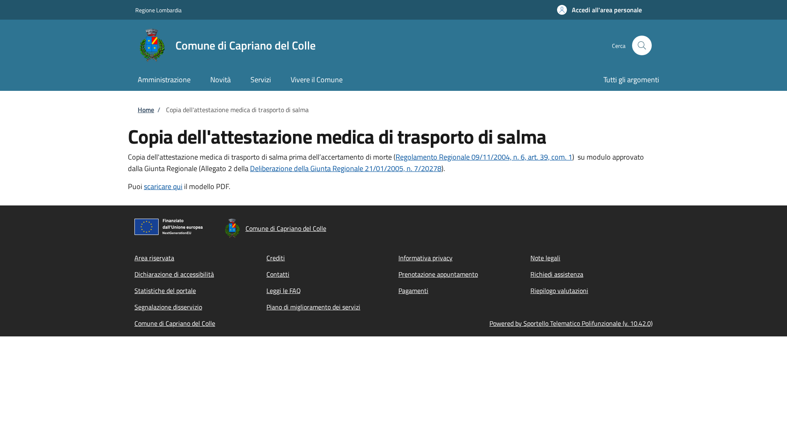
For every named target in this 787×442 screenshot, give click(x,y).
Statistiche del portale (165, 290)
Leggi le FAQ (283, 290)
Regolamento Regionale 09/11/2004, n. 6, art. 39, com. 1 (484, 156)
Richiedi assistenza (556, 274)
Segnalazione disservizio (168, 307)
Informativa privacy (425, 258)
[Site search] (642, 45)
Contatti (277, 274)
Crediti (275, 258)
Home (146, 110)
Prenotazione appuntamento (438, 274)
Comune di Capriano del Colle (174, 323)
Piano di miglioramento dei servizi (313, 307)
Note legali (545, 258)
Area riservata (154, 258)
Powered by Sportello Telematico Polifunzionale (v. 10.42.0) (571, 323)
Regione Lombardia (158, 10)
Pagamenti (413, 290)
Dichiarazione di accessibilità (174, 274)
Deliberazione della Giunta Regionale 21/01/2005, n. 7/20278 (345, 168)
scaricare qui (163, 186)
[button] (599, 10)
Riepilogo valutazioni (559, 290)
